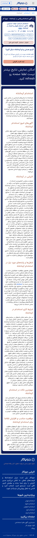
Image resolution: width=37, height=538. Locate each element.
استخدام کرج (30, 510)
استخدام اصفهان (29, 507)
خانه (33, 13)
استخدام (27, 13)
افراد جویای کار (30, 525)
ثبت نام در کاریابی (18, 62)
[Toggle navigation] (33, 3)
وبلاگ (33, 528)
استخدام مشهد (30, 504)
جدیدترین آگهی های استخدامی (25, 522)
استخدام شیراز (30, 513)
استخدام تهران (30, 501)
